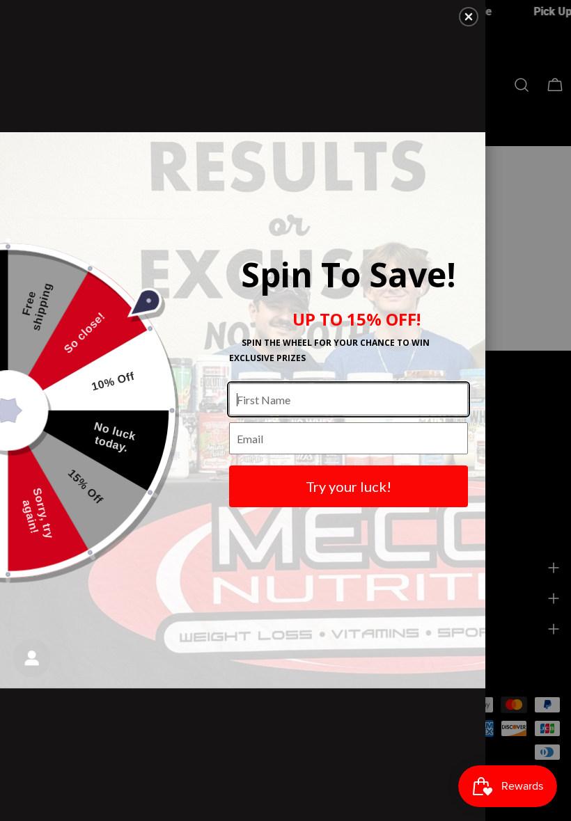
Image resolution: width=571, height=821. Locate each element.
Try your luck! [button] (348, 486)
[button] (468, 16)
